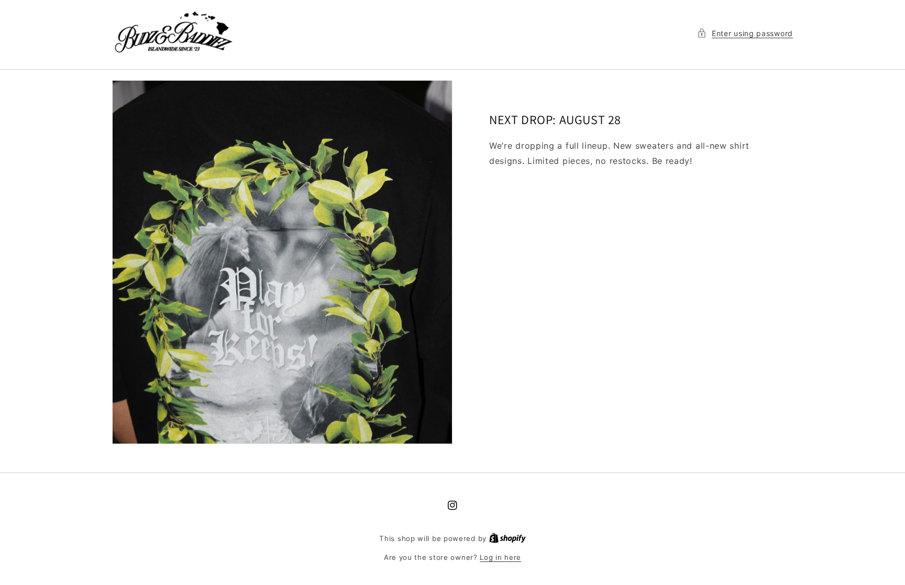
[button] (745, 33)
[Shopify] (507, 538)
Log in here (500, 557)
